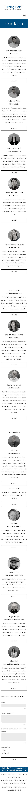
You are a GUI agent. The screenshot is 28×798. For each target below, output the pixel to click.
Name (3, 702)
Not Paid (6, 753)
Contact (14, 81)
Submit (14, 760)
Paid (5, 750)
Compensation (5, 747)
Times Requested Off (7, 713)
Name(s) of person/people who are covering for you (13, 730)
